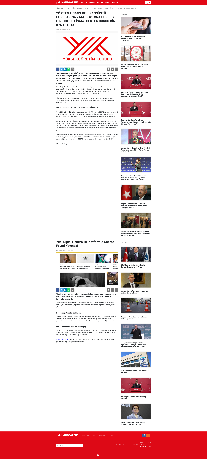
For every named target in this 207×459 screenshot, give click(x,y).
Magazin (99, 2)
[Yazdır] (72, 69)
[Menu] (149, 2)
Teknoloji (114, 2)
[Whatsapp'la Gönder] (68, 69)
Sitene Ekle (110, 435)
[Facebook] (57, 69)
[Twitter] (61, 69)
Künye (88, 435)
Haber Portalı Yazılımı (104, 455)
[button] (108, 69)
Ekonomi (92, 2)
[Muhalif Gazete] (67, 2)
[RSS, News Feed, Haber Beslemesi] (148, 435)
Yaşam (106, 2)
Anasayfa (82, 435)
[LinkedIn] (65, 69)
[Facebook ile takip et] (144, 435)
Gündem (84, 2)
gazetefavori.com (62, 339)
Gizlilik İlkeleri (102, 435)
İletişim (94, 435)
